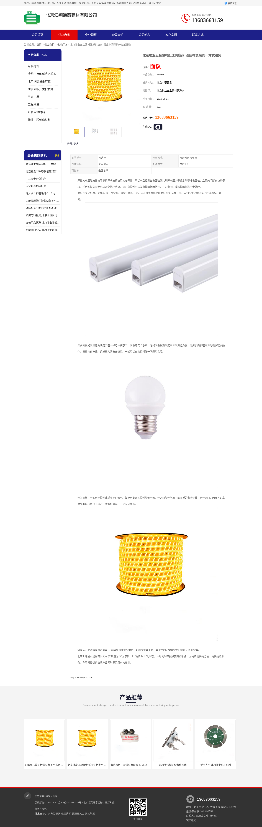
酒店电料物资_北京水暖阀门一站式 (43, 215)
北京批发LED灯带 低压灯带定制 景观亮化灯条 (43, 171)
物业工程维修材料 (39, 119)
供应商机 (64, 34)
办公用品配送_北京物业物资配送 (43, 222)
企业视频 (91, 34)
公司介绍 (117, 34)
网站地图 (90, 813)
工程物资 (33, 104)
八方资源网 (54, 813)
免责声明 (66, 813)
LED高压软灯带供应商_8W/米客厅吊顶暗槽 (43, 200)
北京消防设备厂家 (39, 81)
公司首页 (37, 34)
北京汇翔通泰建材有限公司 (98, 802)
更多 (57, 155)
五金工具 (33, 96)
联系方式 (198, 34)
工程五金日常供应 (36, 178)
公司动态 (144, 34)
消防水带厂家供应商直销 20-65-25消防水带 (43, 208)
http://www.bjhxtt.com (81, 677)
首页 (39, 44)
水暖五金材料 (36, 112)
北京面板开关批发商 (40, 89)
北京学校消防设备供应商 (130, 765)
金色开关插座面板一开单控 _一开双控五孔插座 (43, 164)
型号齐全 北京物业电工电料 (173, 765)
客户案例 (171, 34)
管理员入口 (78, 813)
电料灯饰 (62, 44)
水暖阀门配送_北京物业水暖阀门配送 (43, 230)
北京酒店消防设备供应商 (215, 765)
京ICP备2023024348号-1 (70, 802)
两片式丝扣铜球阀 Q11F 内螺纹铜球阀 (43, 193)
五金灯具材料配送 (36, 186)
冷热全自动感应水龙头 (42, 73)
